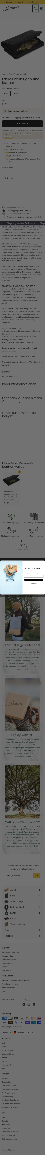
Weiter (34, 579)
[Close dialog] (43, 562)
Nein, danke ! (34, 583)
